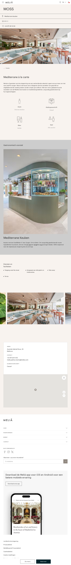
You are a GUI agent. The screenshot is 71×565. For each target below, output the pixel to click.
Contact (6, 441)
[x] (12, 452)
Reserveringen (7, 432)
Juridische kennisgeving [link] (10, 541)
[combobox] (64, 2)
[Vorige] (30, 245)
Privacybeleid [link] (7, 544)
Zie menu (27, 561)
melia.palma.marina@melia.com (17, 360)
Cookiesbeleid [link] (7, 551)
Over (4, 428)
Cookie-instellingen (9, 555)
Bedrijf (5, 437)
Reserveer (43, 561)
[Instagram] (8, 452)
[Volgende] (41, 245)
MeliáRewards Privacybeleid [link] (12, 548)
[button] (35, 390)
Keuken (8, 68)
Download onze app (14, 484)
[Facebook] (4, 452)
